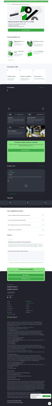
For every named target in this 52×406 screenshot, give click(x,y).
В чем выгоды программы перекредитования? (17, 220)
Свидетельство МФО (11, 377)
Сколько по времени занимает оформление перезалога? (19, 215)
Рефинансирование (30, 303)
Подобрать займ (25, 1)
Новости (27, 306)
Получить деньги (25, 150)
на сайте (18, 340)
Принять (46, 396)
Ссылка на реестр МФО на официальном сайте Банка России (19, 376)
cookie (38, 394)
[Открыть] (8, 298)
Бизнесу (8, 303)
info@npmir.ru (41, 334)
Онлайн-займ (28, 301)
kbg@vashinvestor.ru (13, 354)
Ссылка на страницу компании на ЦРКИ (14, 400)
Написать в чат (26, 278)
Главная (8, 4)
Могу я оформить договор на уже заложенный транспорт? (19, 224)
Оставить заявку (26, 30)
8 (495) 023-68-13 (12, 287)
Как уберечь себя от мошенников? (15, 229)
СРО (12, 367)
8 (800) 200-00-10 (14, 341)
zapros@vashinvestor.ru (17, 338)
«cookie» (8, 394)
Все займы (28, 312)
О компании (9, 306)
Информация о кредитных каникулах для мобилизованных (18, 372)
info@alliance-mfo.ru (24, 360)
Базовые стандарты (10, 370)
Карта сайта (9, 312)
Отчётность (9, 310)
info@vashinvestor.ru (13, 329)
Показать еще (11, 60)
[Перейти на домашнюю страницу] (7, 1)
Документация (10, 308)
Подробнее (41, 87)
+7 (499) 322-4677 (35, 360)
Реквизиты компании (11, 314)
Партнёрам (9, 304)
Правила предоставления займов (13, 379)
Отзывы (27, 308)
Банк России (13, 343)
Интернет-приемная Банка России (14, 374)
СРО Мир (12, 342)
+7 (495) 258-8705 (14, 336)
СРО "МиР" (15, 333)
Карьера (27, 304)
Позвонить (26, 275)
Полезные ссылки (29, 310)
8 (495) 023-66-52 (12, 289)
